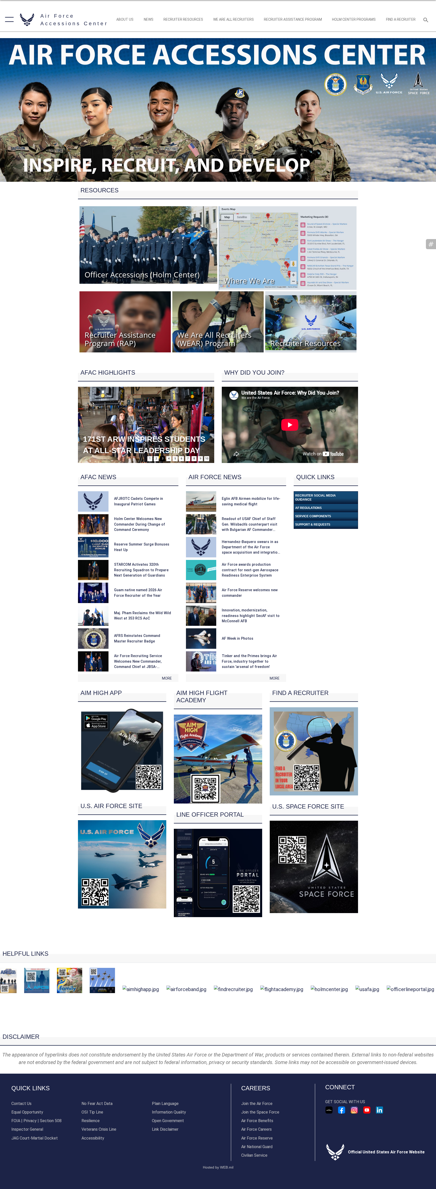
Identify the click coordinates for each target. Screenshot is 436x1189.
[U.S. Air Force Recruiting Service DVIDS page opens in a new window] (329, 1110)
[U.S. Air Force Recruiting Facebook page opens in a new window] (341, 1110)
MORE (167, 678)
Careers (255, 1088)
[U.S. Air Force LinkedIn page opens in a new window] (379, 1110)
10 (206, 458)
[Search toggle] (426, 19)
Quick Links (30, 1088)
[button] (8, 20)
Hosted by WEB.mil (218, 1167)
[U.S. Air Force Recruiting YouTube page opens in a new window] (367, 1110)
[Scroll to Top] (218, 1024)
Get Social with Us (345, 1101)
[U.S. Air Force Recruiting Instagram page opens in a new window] (354, 1110)
